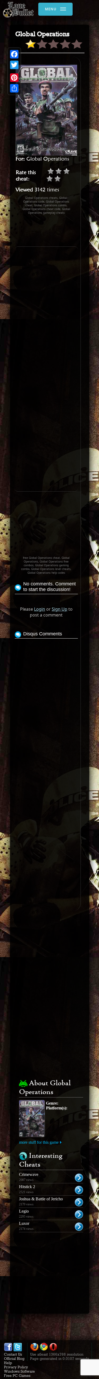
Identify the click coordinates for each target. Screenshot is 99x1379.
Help (8, 1363)
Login (39, 609)
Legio (24, 1211)
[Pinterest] (14, 77)
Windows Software (19, 1371)
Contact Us (13, 1354)
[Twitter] (14, 65)
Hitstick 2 (27, 1186)
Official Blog (14, 1358)
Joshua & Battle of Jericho (41, 1199)
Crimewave (28, 1174)
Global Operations (47, 159)
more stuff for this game (39, 1142)
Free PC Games (17, 1375)
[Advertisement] (57, 230)
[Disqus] (46, 706)
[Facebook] (14, 54)
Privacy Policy (16, 1367)
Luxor (24, 1223)
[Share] (14, 88)
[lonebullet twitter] (17, 1350)
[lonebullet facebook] (8, 1350)
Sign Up (59, 609)
